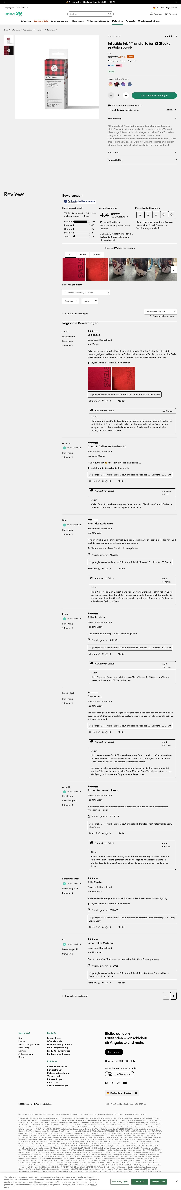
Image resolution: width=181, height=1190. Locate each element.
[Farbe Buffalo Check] (117, 84)
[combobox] (90, 14)
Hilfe (162, 8)
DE (157, 8)
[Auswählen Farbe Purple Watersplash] (123, 84)
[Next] (93, 77)
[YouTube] (125, 1083)
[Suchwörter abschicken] (109, 14)
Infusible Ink (39, 30)
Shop (6, 30)
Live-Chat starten (122, 1074)
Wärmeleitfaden (22, 8)
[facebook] (106, 1083)
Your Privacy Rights (120, 1182)
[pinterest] (118, 1083)
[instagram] (112, 1083)
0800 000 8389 (127, 1061)
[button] (156, 14)
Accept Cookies (158, 1182)
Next (176, 2)
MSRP (109, 53)
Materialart (27, 30)
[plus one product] (126, 95)
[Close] (177, 1181)
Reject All (139, 1182)
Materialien (15, 30)
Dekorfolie (51, 30)
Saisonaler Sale (41, 21)
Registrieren (114, 1052)
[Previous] (21, 77)
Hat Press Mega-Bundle (93, 2)
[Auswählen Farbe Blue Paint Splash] (129, 84)
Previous (4, 2)
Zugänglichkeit (171, 8)
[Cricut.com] (13, 14)
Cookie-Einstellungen (58, 1085)
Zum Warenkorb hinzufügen (154, 95)
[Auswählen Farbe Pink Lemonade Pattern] (110, 84)
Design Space (9, 8)
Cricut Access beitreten (149, 21)
